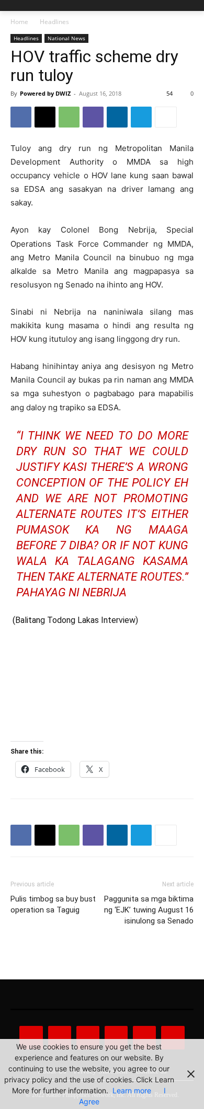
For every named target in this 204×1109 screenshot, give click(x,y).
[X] (45, 117)
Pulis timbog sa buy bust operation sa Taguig (53, 904)
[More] (166, 117)
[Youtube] (172, 1037)
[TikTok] (116, 1037)
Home (19, 21)
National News (66, 38)
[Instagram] (59, 1037)
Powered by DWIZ (45, 93)
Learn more (131, 1090)
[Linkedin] (117, 117)
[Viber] (93, 117)
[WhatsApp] (69, 117)
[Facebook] (20, 117)
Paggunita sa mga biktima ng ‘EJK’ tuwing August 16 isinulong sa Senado (149, 910)
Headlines (54, 21)
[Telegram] (141, 117)
